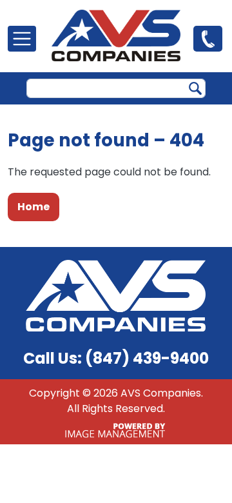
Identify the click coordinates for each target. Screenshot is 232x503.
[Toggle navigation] (22, 39)
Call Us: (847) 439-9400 (116, 358)
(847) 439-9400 (208, 38)
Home (33, 206)
